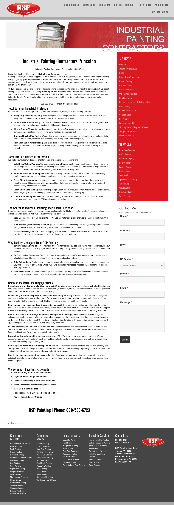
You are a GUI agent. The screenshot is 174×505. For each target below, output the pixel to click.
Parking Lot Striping (44, 454)
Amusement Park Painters (20, 443)
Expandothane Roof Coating (74, 465)
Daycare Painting (17, 454)
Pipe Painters (94, 448)
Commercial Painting (44, 477)
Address (125, 230)
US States (126, 259)
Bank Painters (15, 449)
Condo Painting (16, 452)
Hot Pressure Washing (98, 445)
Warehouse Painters (18, 493)
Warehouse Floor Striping (46, 480)
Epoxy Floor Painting (44, 457)
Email (124, 288)
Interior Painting (42, 443)
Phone (124, 273)
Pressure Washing (43, 466)
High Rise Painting (43, 460)
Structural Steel (69, 456)
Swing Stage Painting (97, 451)
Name (124, 216)
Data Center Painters (71, 459)
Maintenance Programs (19, 477)
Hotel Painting (15, 474)
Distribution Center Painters (21, 457)
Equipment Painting (70, 445)
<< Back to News (16, 423)
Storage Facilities (17, 491)
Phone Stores (15, 480)
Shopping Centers (17, 488)
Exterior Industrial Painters (99, 442)
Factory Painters (69, 462)
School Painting (16, 485)
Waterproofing (41, 474)
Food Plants (67, 442)
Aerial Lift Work (95, 459)
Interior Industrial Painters (99, 440)
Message (126, 302)
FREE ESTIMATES (123, 442)
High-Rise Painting (17, 468)
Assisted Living (16, 446)
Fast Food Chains (17, 460)
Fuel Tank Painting (70, 451)
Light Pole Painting (43, 449)
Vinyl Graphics (42, 471)
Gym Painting (15, 466)
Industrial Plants (69, 440)
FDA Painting (94, 462)
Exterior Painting (42, 446)
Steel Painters (94, 465)
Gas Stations (15, 463)
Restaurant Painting (18, 482)
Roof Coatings (42, 468)
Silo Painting (68, 448)
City (123, 244)
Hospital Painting (17, 471)
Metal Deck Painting (44, 463)
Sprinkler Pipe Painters (45, 452)
